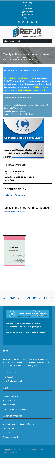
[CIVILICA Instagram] (19, 22)
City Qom (29, 114)
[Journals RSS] (32, 22)
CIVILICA (30, 359)
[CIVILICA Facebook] (27, 22)
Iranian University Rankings (14, 433)
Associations (28, 15)
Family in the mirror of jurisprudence (19, 59)
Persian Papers (9, 400)
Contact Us (12, 372)
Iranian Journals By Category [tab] (29, 298)
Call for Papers (9, 428)
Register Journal (15, 381)
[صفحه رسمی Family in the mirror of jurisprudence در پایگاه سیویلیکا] (23, 138)
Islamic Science (21, 57)
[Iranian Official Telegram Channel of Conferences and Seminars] (27, 314)
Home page (28, 3)
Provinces (28, 9)
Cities (28, 6)
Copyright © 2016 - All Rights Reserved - (20, 449)
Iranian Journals (9, 405)
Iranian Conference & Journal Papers (18, 424)
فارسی (28, 18)
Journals (8, 57)
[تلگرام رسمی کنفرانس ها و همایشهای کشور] (36, 22)
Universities (28, 12)
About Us (10, 377)
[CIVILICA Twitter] (23, 22)
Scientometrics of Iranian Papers (16, 409)
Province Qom (17, 114)
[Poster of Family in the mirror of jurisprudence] (14, 252)
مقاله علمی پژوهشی (11, 396)
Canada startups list (11, 437)
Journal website (18, 111)
